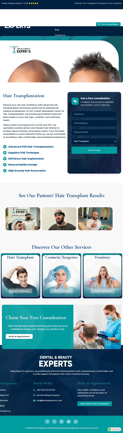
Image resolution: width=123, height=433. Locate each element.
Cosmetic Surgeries (61, 257)
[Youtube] (68, 421)
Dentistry (102, 257)
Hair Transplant (20, 257)
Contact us (60, 35)
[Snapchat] (61, 421)
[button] (3, 219)
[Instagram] (47, 421)
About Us (59, 18)
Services (58, 24)
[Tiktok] (75, 421)
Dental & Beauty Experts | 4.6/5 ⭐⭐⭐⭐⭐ (20, 3)
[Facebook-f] (54, 421)
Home (57, 13)
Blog (57, 29)
